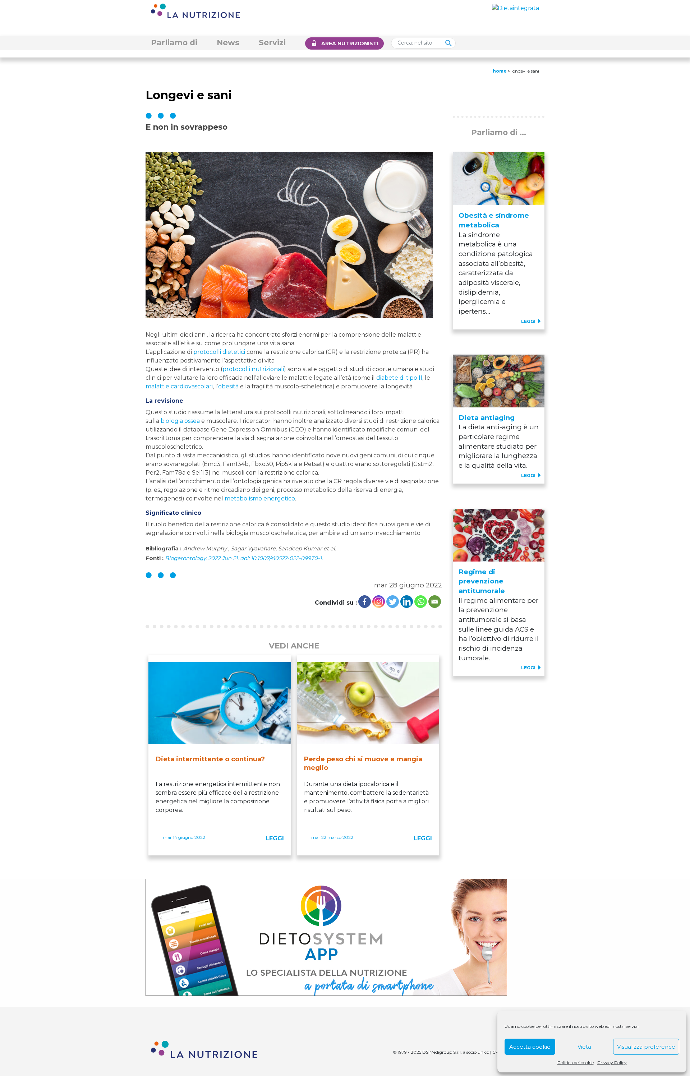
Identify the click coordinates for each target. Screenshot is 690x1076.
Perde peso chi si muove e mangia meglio (363, 763)
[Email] (434, 601)
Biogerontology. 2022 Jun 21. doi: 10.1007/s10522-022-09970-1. (244, 558)
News (228, 42)
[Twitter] (392, 601)
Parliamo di (174, 42)
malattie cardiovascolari (179, 386)
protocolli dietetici (219, 351)
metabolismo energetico (260, 498)
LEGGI (275, 838)
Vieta (584, 1046)
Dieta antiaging (487, 418)
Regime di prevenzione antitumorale (482, 581)
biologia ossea (180, 420)
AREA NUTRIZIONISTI (349, 43)
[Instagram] (378, 601)
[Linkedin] (406, 601)
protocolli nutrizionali (253, 369)
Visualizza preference (646, 1046)
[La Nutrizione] (195, 10)
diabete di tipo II (399, 377)
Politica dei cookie (575, 1062)
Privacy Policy (612, 1062)
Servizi (272, 42)
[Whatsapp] (420, 601)
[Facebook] (364, 601)
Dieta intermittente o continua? (210, 759)
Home (500, 71)
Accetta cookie (530, 1046)
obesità (228, 386)
